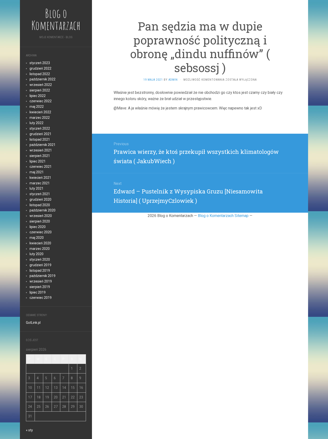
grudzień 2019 (40, 265)
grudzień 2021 (40, 134)
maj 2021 (37, 172)
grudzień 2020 (40, 199)
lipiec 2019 (38, 292)
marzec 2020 (40, 249)
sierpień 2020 (40, 221)
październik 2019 (42, 276)
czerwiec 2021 (41, 166)
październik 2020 (42, 210)
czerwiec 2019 (41, 298)
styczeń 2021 (40, 194)
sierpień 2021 (40, 156)
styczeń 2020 (40, 259)
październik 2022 (42, 79)
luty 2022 (36, 123)
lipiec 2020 (38, 227)
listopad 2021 (40, 139)
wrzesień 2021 (41, 150)
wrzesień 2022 (41, 85)
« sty (29, 430)
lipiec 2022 (38, 96)
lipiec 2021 (38, 161)
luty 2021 (36, 188)
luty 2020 (36, 254)
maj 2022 (37, 106)
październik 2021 (42, 145)
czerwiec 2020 (41, 232)
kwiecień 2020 (40, 243)
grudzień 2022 (40, 68)
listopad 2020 (40, 205)
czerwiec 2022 (41, 101)
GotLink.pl (33, 323)
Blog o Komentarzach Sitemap (223, 215)
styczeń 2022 (40, 128)
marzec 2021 (40, 183)
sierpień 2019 (40, 287)
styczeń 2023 (40, 63)
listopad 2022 (40, 74)
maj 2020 (37, 238)
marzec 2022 (40, 118)
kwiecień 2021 (40, 178)
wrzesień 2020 (41, 216)
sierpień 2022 (40, 90)
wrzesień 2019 (41, 281)
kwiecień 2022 (40, 112)
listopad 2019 (40, 270)
